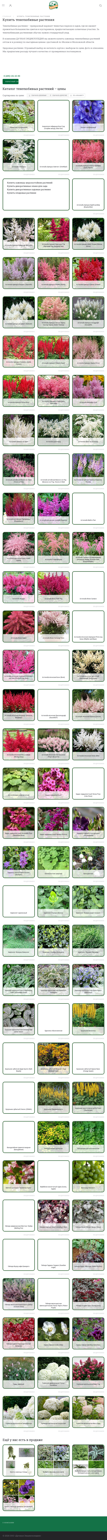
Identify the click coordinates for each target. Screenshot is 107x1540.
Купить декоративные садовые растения (29, 189)
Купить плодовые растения (21, 192)
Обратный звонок (12, 81)
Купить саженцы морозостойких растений (29, 182)
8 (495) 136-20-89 (12, 76)
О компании (8, 1523)
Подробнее (29, 135)
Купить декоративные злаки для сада (27, 186)
